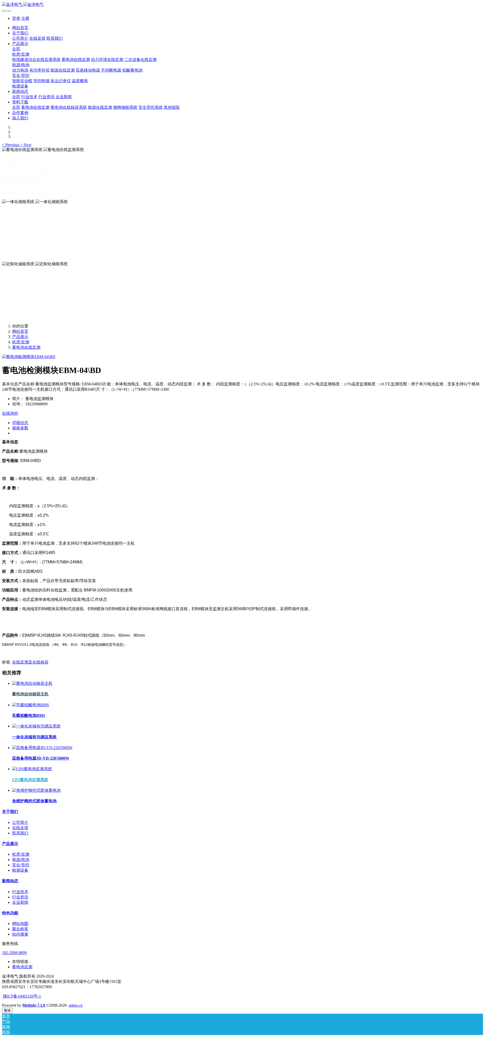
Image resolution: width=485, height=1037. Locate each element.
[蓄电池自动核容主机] (32, 683)
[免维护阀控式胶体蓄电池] (36, 790)
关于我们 (10, 811)
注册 (25, 18)
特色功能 (10, 913)
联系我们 (20, 833)
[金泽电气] (242, 4)
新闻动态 (10, 881)
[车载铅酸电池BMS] (30, 705)
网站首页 (20, 28)
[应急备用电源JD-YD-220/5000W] (42, 747)
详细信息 (20, 423)
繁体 (7, 1010)
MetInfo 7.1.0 (33, 1005)
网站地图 (20, 923)
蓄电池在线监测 (26, 347)
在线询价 (10, 413)
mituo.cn (76, 1005)
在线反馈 (20, 828)
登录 (16, 18)
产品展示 (20, 337)
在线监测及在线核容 (30, 662)
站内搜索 (20, 934)
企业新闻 (20, 902)
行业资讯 (20, 897)
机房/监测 (20, 342)
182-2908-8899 (14, 953)
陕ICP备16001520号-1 (21, 996)
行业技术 (20, 892)
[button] (11, 145)
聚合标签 (20, 929)
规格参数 (20, 428)
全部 (16, 49)
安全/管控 (20, 865)
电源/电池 (20, 859)
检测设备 (20, 870)
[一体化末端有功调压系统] (36, 726)
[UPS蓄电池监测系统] (32, 769)
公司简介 (20, 822)
